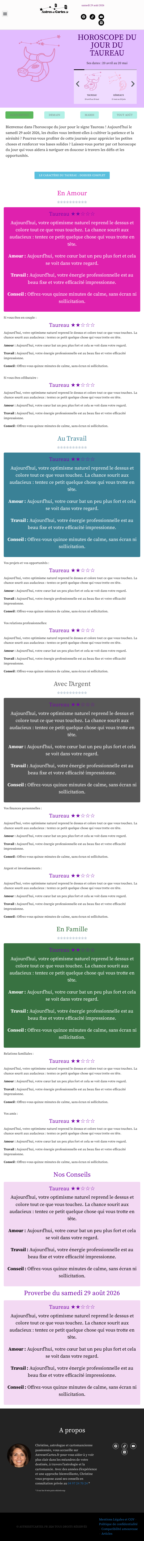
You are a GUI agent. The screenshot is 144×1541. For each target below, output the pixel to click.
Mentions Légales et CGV (116, 1519)
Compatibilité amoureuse (119, 1529)
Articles (106, 1534)
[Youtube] (101, 17)
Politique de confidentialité (118, 1524)
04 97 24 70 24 (78, 1483)
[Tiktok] (92, 17)
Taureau (92, 95)
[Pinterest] (84, 17)
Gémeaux (118, 95)
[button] (5, 14)
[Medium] (101, 23)
